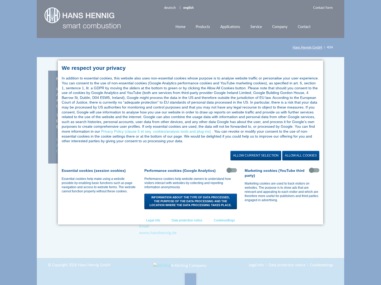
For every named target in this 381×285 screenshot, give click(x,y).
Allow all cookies (301, 155)
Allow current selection (256, 155)
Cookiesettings (224, 220)
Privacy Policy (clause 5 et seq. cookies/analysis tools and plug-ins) (156, 131)
